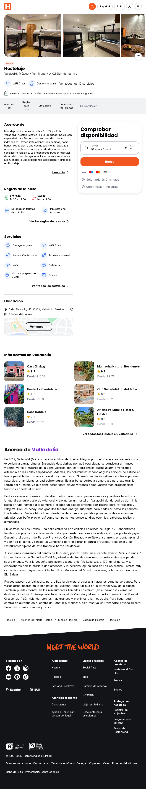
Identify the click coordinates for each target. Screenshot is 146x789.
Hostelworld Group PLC (125, 671)
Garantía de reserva (95, 685)
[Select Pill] (92, 6)
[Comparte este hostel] (138, 56)
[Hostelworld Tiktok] (25, 677)
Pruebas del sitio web (125, 763)
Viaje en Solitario (93, 704)
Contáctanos (59, 704)
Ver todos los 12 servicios (76, 83)
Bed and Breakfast (63, 685)
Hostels (56, 667)
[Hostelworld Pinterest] (17, 677)
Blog (85, 676)
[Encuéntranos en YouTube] (8, 677)
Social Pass (89, 667)
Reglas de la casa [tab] (26, 106)
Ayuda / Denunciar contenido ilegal (63, 713)
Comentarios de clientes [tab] (66, 106)
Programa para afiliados (122, 721)
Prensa (118, 680)
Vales (106, 763)
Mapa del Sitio (14, 771)
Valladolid (10, 73)
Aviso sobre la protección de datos (27, 763)
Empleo (118, 689)
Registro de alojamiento (121, 711)
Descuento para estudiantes (92, 713)
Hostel (9, 63)
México (24, 73)
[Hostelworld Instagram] (25, 668)
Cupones (94, 763)
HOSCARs (88, 695)
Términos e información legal (68, 763)
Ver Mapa (39, 73)
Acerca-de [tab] (9, 106)
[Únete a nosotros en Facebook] (8, 668)
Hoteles (56, 676)
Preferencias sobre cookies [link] (42, 771)
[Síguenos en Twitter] (17, 668)
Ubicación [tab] (45, 105)
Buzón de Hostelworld (121, 730)
